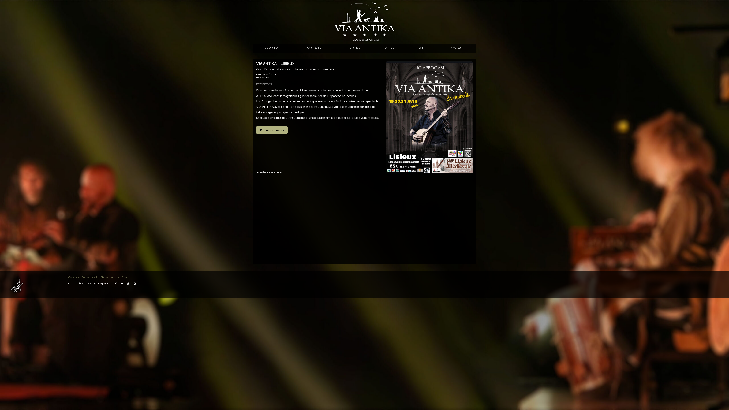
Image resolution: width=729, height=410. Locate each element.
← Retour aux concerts (270, 171)
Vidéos (390, 48)
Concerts (273, 48)
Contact (457, 48)
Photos (355, 48)
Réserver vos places (272, 130)
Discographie (315, 48)
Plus (422, 48)
